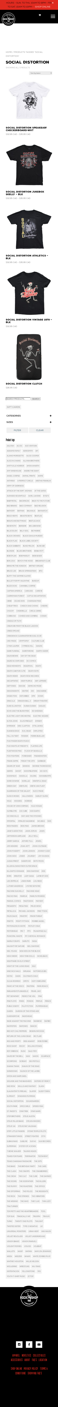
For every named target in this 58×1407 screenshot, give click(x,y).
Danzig (39, 646)
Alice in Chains (14, 461)
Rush (23, 1051)
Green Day (11, 786)
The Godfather (26, 1181)
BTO (40, 571)
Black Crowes (13, 536)
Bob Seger (37, 556)
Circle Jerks (35, 611)
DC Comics (31, 661)
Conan (43, 616)
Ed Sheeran (37, 711)
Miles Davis (12, 916)
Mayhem (39, 901)
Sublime (23, 1141)
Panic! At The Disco (15, 986)
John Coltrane (39, 846)
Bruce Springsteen (27, 571)
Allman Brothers (31, 461)
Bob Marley (24, 556)
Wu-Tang (36, 1266)
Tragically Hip (23, 1216)
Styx (43, 1136)
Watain (28, 1251)
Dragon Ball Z (24, 701)
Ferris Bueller (37, 736)
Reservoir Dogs (36, 1031)
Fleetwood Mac (14, 751)
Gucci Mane (38, 791)
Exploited (38, 731)
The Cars (42, 1166)
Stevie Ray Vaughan (27, 1126)
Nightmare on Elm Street (18, 961)
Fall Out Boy (13, 736)
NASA (34, 941)
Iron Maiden (12, 826)
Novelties (26, 1355)
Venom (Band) (13, 1241)
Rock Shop (12, 1046)
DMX (33, 696)
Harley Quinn (41, 796)
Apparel (16, 1355)
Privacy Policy (31, 1369)
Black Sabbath (13, 546)
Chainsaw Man (34, 601)
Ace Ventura (31, 446)
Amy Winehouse (14, 471)
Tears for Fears (14, 1156)
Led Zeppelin (12, 881)
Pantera (30, 986)
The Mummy (12, 1186)
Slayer (33, 1091)
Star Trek (23, 1111)
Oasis (18, 976)
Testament (43, 1156)
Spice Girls (25, 1106)
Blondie (10, 551)
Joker (22, 856)
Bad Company (26, 506)
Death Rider (12, 676)
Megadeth (11, 906)
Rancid (33, 1026)
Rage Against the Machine (19, 1021)
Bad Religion (40, 506)
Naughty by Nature (16, 946)
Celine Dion (19, 601)
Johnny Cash (44, 851)
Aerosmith (28, 451)
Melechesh (36, 906)
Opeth (26, 981)
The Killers (41, 1181)
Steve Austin (29, 1116)
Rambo (47, 1021)
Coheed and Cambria (28, 616)
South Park (12, 1106)
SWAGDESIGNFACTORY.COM (42, 1394)
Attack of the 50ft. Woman (19, 491)
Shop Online (16, 1369)
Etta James (38, 726)
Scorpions (12, 1061)
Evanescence (13, 731)
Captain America (14, 591)
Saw (28, 1056)
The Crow (11, 1176)
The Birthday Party (26, 1166)
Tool (43, 1211)
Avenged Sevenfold (16, 496)
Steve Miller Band (15, 1121)
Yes (39, 1271)
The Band (11, 1166)
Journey (31, 856)
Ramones (23, 1026)
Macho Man (12, 896)
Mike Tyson (42, 911)
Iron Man (25, 826)
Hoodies (18, 801)
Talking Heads (29, 1151)
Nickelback (42, 956)
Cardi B (38, 591)
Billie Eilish (12, 531)
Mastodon (28, 901)
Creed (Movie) (13, 631)
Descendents (13, 691)
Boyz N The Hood (25, 561)
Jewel (39, 841)
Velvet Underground (35, 1236)
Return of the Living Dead (19, 1036)
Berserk (22, 526)
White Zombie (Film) (41, 1256)
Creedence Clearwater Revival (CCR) (24, 636)
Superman (11, 1146)
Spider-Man (38, 1106)
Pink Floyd (11, 1001)
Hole (9, 801)
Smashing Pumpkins (26, 1096)
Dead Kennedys (14, 666)
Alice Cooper (32, 456)
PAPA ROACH (42, 986)
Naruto (25, 941)
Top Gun (10, 1216)
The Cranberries (39, 1171)
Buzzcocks (12, 586)
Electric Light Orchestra (19, 716)
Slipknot (11, 1096)
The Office (40, 1186)
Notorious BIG (39, 971)
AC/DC (19, 446)
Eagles (42, 706)
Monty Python (22, 921)
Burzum (35, 581)
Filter (17, 430)
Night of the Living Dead (18, 966)
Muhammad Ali (40, 931)
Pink (40, 996)
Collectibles (39, 1355)
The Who (24, 1201)
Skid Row (11, 1086)
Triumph (36, 1216)
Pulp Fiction (27, 1006)
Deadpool (28, 666)
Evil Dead (26, 731)
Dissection (12, 696)
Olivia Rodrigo (14, 981)
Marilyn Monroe (37, 896)
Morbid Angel (38, 921)
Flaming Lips (36, 746)
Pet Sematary (13, 996)
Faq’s (34, 1360)
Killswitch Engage (15, 871)
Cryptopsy (24, 641)
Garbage (41, 761)
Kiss (43, 871)
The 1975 (38, 1161)
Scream (22, 1061)
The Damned (45, 1176)
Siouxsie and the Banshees (19, 1081)
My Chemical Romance (35, 936)
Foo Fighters (13, 756)
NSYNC (10, 976)
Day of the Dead (28, 656)
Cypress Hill (27, 646)
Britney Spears (36, 566)
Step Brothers (13, 1116)
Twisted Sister (13, 1226)
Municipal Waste (14, 936)
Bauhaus (31, 511)
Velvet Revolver (15, 1236)
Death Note (33, 671)
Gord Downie (13, 781)
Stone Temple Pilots (36, 1131)
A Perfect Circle (25, 481)
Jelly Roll (33, 836)
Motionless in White (16, 926)
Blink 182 (41, 546)
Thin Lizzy (46, 1201)
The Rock (11, 1196)
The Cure (33, 1176)
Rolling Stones (35, 1046)
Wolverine (12, 1266)
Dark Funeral (13, 651)
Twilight (39, 1221)
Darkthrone (28, 651)
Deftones (11, 686)
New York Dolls (27, 956)
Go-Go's (43, 771)
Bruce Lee (11, 571)
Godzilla (23, 776)
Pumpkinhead (42, 1006)
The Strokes (23, 1196)
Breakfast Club (42, 561)
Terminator (30, 1156)
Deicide (22, 686)
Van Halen (46, 1231)
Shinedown (12, 1071)
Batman (20, 511)
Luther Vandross (15, 886)
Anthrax (11, 481)
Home (9, 52)
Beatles (38, 516)
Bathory (11, 511)
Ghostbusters (30, 771)
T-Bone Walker (14, 1151)
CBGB (9, 601)
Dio (32, 691)
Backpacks (24, 501)
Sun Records (45, 1141)
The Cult (22, 1176)
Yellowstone (28, 1271)
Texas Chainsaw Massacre (19, 1161)
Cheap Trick (12, 606)
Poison (30, 1001)
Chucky (10, 611)
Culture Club (38, 641)
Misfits (10, 921)
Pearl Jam (36, 991)
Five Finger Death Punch (18, 741)
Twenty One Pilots (23, 1221)
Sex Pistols (34, 1061)
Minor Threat (36, 916)
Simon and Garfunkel (17, 1076)
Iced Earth (35, 811)
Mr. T (22, 931)
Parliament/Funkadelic (17, 991)
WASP (20, 1251)
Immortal (11, 821)
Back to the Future (41, 501)
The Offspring (13, 1191)
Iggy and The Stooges (31, 816)
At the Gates (40, 491)
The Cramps (24, 1171)
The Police (28, 1191)
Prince (48, 1001)
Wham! (27, 1256)
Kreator (18, 876)
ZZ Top (30, 1276)
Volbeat (37, 1246)
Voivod (27, 1246)
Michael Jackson (27, 911)
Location (43, 1360)
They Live (35, 1201)
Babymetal (12, 501)
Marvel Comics (14, 901)
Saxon (35, 1056)
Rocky (22, 1046)
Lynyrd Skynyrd (33, 886)
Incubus (41, 821)
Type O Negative (30, 1226)
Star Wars (35, 1111)
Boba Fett (38, 551)
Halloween (27, 796)
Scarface (45, 1056)
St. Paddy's (12, 1111)
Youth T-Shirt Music (16, 1276)
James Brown (37, 826)
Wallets (11, 1251)
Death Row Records (29, 676)
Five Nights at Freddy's (17, 746)
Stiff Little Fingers (16, 1131)
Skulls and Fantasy (27, 1086)
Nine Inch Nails (14, 971)
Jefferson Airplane (16, 836)
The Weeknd (12, 1201)
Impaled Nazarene (26, 821)
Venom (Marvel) (29, 1241)
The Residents (41, 1191)
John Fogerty (13, 851)
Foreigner (26, 756)
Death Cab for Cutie (16, 671)
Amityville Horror (15, 466)
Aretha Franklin (43, 481)
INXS (49, 821)
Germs (10, 771)
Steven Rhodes (33, 1121)
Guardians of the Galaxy (18, 791)
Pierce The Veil (28, 996)
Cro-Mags (11, 641)
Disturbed (24, 696)
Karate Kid (26, 861)
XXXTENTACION (13, 1271)
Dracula (11, 701)
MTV (29, 931)
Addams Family (13, 451)
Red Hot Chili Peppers (17, 1031)
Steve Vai (11, 1126)
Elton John (12, 721)
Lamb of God (42, 876)
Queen (10, 1011)
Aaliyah (10, 446)
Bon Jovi (11, 561)
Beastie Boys (26, 516)
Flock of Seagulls (33, 751)
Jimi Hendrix (12, 846)
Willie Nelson (32, 1261)
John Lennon (29, 851)
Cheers (44, 606)
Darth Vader (42, 651)
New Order (12, 956)
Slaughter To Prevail (17, 1091)
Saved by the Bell (15, 1056)
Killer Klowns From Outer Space (22, 866)
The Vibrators (38, 1196)
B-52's (46, 496)
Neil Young (12, 951)
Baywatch (42, 511)
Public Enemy (13, 1006)
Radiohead (27, 1016)
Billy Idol (24, 531)
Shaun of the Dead (30, 1066)
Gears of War (13, 766)
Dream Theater (40, 701)
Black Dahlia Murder (32, 536)
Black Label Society (29, 541)
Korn (9, 876)
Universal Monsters (16, 1231)
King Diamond (33, 871)
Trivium (46, 1216)
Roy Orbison (12, 1051)
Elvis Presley (26, 721)
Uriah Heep (34, 1231)
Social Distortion (15, 1101)
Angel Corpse (13, 476)
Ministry (23, 916)
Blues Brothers (24, 551)
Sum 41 (33, 1141)
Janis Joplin (31, 831)
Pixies (21, 1001)
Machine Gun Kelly (15, 891)
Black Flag (12, 541)
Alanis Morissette (15, 456)
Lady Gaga (29, 876)
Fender (24, 736)
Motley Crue (34, 926)
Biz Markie (35, 531)
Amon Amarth (33, 466)
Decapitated (12, 681)
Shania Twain (13, 1066)
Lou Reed (37, 881)
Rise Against (29, 1041)
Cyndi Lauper (13, 646)
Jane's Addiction (15, 831)
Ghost (18, 771)
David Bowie (12, 656)
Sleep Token (44, 1091)
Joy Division (43, 856)
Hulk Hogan (36, 806)
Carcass (29, 591)
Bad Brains (12, 506)
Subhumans (12, 1141)
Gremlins (23, 786)
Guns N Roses (13, 796)
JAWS (42, 831)
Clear (40, 430)
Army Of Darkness (15, 486)
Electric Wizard (40, 716)
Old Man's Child (30, 976)
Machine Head (33, 891)
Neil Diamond (33, 946)
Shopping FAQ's (35, 1373)
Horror (28, 801)
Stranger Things (14, 1136)
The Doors (12, 1181)
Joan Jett (25, 846)
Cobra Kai (11, 616)
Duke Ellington (14, 706)
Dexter (25, 691)
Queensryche (13, 1016)
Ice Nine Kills (13, 816)
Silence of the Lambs (30, 1071)
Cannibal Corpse (27, 586)
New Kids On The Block (30, 951)
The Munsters (26, 1186)
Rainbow (38, 1021)
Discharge (41, 691)
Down (40, 696)
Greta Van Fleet (37, 786)
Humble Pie (12, 811)
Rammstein (12, 1026)
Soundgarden (32, 1101)
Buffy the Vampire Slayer (18, 576)
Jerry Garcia (13, 841)
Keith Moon (38, 861)
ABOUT (27, 1360)
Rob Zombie (42, 1041)
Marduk (23, 896)
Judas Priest (13, 861)
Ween (9, 1256)
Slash (41, 1086)
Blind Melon (28, 546)
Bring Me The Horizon (16, 566)
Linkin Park (26, 881)
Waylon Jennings (43, 1251)
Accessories (17, 1360)
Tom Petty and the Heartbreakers (22, 1211)
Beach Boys (12, 516)
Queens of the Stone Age (27, 1011)
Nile (34, 966)
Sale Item (32, 1051)
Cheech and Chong (29, 606)
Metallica (11, 911)
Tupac (9, 1221)
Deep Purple (26, 681)
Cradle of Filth (14, 621)
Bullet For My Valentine (18, 581)
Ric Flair (37, 1036)
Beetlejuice (34, 521)
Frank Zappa (12, 761)
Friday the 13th (28, 761)
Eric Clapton (24, 726)
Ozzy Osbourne (39, 981)
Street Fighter (32, 1136)
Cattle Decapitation (36, 596)
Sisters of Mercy (42, 1081)
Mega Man (23, 906)
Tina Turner (12, 1206)
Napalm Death (13, 941)
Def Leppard (40, 681)
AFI (36, 451)
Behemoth (11, 526)
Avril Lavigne (34, 496)
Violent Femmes (14, 1246)
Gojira (33, 776)
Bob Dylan (11, 556)
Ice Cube (23, 811)
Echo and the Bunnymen (18, 711)
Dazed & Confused (15, 661)
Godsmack (11, 776)
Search (36, 399)
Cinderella (21, 611)
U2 (41, 1226)
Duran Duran (30, 706)
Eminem (38, 721)
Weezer (18, 1256)
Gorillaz (26, 781)
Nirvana (27, 971)
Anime (40, 476)
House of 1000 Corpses (17, 806)
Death (38, 666)
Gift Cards (13, 407)
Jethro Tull (27, 841)
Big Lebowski (35, 526)
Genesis (26, 766)
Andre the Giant (31, 471)
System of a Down (27, 1146)
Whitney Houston (15, 1261)
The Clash (11, 1171)
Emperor (11, 726)
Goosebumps (45, 776)
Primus (39, 1001)
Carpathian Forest (15, 596)
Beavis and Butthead (16, 521)
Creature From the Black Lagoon (22, 626)
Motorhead (12, 931)
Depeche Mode (34, 686)
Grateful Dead (39, 781)
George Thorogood (41, 766)
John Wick (11, 856)
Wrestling (24, 1266)
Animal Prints (29, 476)
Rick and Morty (14, 1041)
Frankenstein (40, 756)
